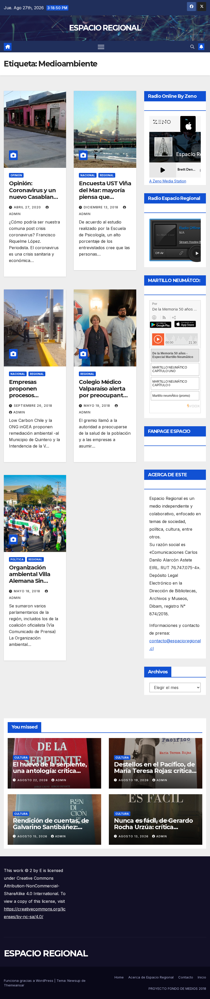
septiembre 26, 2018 (33, 406)
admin (19, 412)
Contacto (185, 977)
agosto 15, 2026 (32, 836)
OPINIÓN (16, 175)
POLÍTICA (17, 559)
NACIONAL (87, 175)
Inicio (202, 977)
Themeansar (14, 985)
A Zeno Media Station (167, 181)
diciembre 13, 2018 (101, 207)
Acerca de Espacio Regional (151, 977)
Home (119, 977)
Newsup (73, 980)
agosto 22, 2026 (33, 780)
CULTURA (21, 757)
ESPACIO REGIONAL (105, 28)
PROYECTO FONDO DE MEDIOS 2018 (177, 988)
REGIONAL (107, 175)
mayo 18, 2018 (27, 591)
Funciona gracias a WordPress (29, 980)
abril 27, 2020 (28, 207)
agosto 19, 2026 (134, 780)
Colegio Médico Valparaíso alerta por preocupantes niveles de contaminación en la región (104, 399)
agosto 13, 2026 (134, 836)
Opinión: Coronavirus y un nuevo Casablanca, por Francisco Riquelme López (35, 197)
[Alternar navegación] (101, 47)
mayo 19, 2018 (97, 406)
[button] (192, 46)
